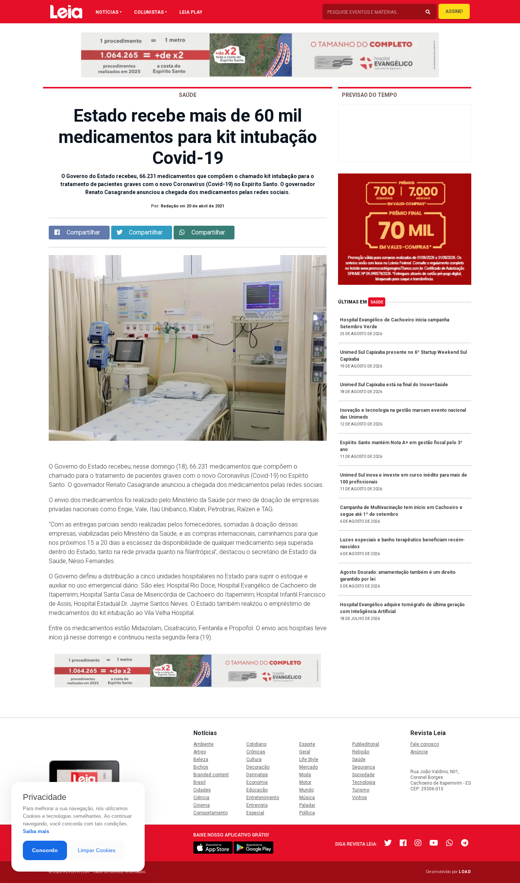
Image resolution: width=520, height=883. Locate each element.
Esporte (307, 744)
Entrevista (257, 805)
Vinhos (359, 797)
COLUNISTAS (149, 12)
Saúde (376, 302)
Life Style (308, 759)
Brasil (199, 782)
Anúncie (419, 752)
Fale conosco (424, 744)
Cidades (202, 790)
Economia (257, 782)
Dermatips (257, 774)
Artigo (199, 752)
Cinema (201, 805)
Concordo (45, 850)
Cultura (254, 759)
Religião (360, 752)
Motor (305, 782)
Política (307, 813)
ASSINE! (454, 11)
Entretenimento (262, 797)
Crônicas (255, 752)
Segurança (363, 767)
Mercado (308, 767)
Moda (305, 774)
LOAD (465, 871)
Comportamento (210, 813)
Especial (255, 813)
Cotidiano (256, 744)
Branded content (211, 774)
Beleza (200, 759)
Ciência (201, 797)
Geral (304, 752)
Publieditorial (365, 744)
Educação (257, 790)
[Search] (427, 12)
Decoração (258, 767)
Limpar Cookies (96, 850)
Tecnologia (363, 782)
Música (307, 797)
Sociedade (363, 774)
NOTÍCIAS (107, 12)
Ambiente (203, 744)
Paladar (307, 805)
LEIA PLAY (191, 12)
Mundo (306, 790)
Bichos (200, 767)
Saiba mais (36, 831)
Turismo (360, 790)
